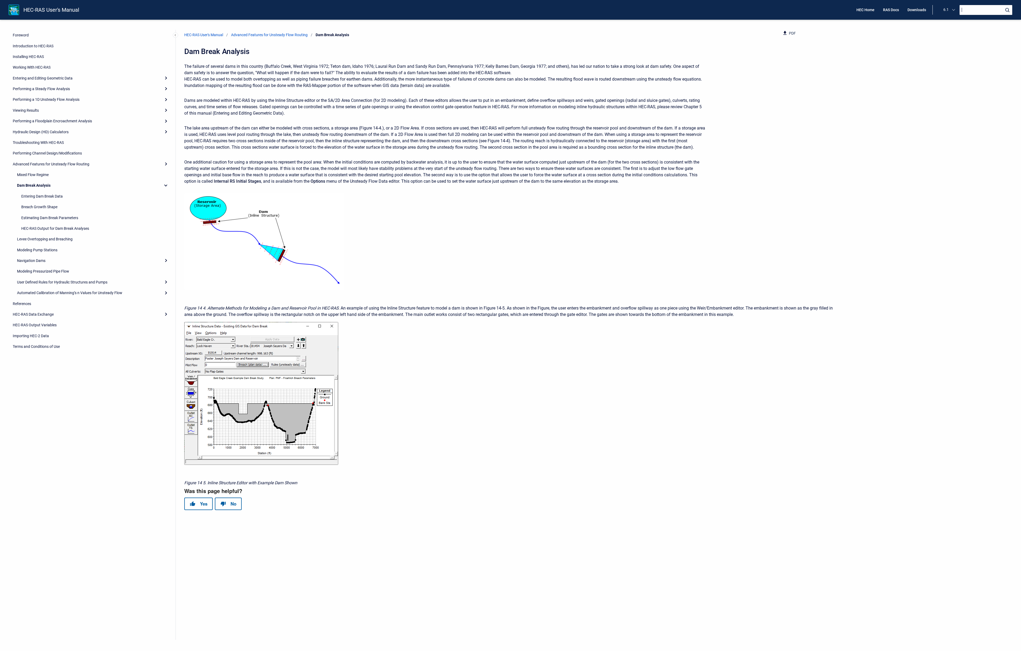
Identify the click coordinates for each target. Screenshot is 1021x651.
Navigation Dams (31, 260)
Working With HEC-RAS (32, 67)
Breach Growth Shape (39, 207)
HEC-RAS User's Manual (51, 10)
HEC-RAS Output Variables (35, 325)
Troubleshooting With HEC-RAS (38, 142)
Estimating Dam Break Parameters (49, 218)
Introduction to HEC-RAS (33, 46)
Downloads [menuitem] (916, 10)
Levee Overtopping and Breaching (45, 239)
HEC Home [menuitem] (865, 10)
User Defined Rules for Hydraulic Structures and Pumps (62, 282)
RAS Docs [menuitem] (891, 10)
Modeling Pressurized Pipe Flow (43, 271)
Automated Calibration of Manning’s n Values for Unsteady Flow (69, 293)
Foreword (21, 35)
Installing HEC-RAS (28, 57)
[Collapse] (166, 185)
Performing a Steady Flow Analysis (41, 89)
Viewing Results (26, 110)
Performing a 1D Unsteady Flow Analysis (46, 99)
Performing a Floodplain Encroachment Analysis (52, 121)
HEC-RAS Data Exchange (33, 314)
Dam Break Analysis (34, 185)
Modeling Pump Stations (37, 250)
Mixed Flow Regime (33, 175)
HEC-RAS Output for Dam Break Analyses (55, 228)
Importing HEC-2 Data (31, 336)
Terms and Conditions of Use (36, 346)
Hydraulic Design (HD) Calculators (41, 132)
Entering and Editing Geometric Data (43, 78)
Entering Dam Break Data (42, 196)
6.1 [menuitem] (946, 9)
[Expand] (166, 78)
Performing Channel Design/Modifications (47, 153)
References (22, 304)
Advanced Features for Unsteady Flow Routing (51, 164)
